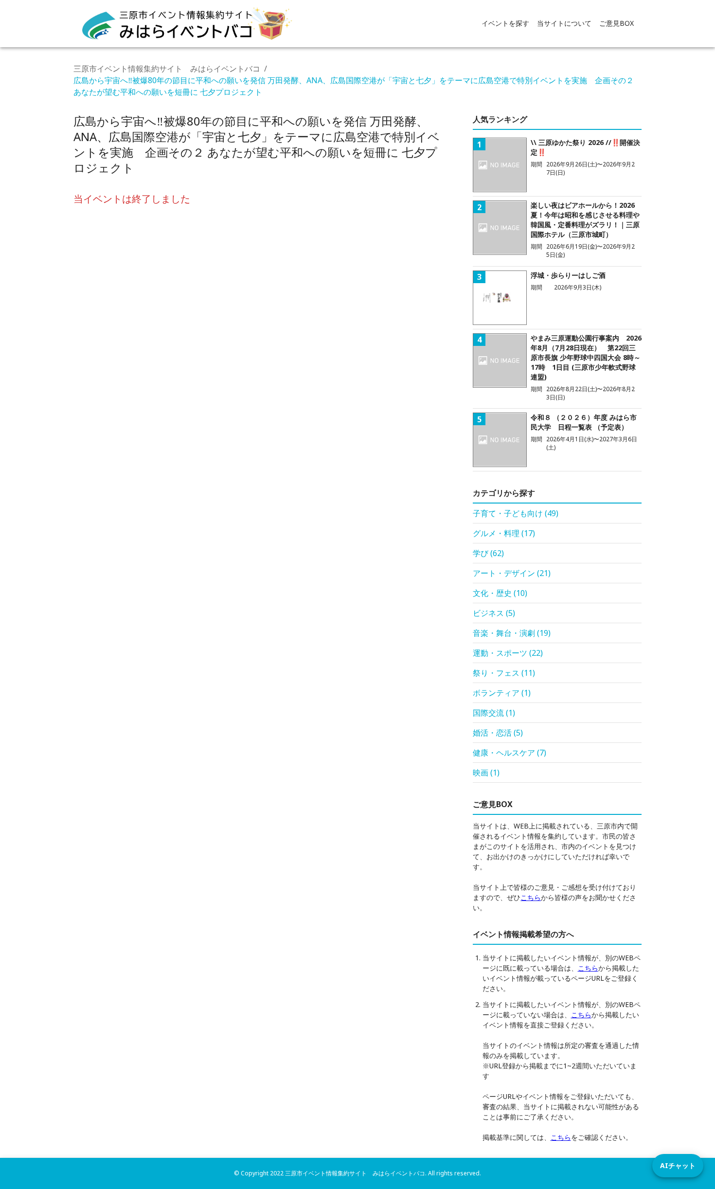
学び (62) (488, 553)
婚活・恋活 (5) (498, 732)
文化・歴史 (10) (500, 593)
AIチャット (678, 1165)
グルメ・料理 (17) (504, 533)
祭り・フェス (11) (504, 672)
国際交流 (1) (494, 712)
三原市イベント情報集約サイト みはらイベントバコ (166, 68)
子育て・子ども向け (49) (515, 513)
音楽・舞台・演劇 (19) (512, 633)
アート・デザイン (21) (512, 573)
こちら (530, 897)
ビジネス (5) (494, 613)
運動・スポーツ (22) (508, 653)
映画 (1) (486, 772)
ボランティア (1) (502, 692)
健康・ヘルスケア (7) (509, 752)
